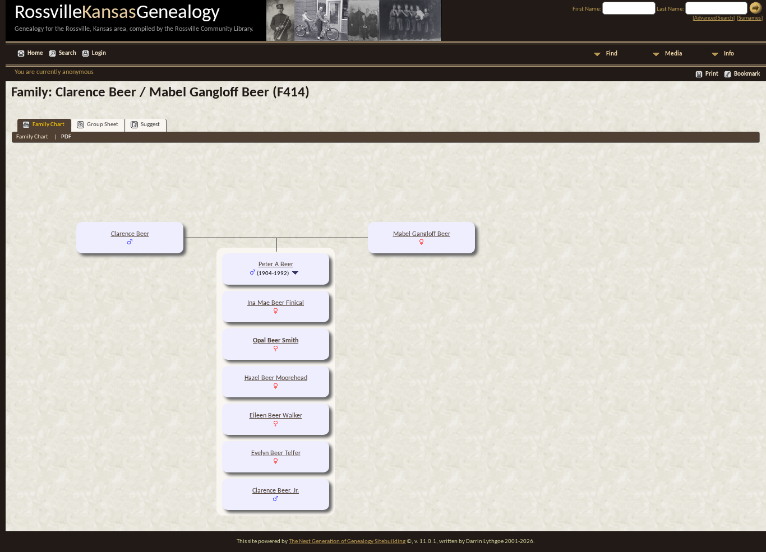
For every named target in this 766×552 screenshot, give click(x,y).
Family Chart (48, 125)
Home (35, 53)
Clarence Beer (130, 234)
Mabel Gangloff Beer (421, 234)
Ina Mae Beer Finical (275, 303)
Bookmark (747, 74)
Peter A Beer (276, 264)
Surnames (750, 18)
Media (673, 54)
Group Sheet (102, 125)
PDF (66, 137)
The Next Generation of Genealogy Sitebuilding (347, 542)
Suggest (150, 125)
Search (67, 53)
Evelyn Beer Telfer (276, 453)
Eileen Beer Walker (276, 415)
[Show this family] (296, 273)
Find (611, 54)
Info (729, 54)
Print (711, 74)
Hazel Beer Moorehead (275, 378)
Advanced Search (713, 18)
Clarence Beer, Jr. (275, 491)
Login (99, 53)
